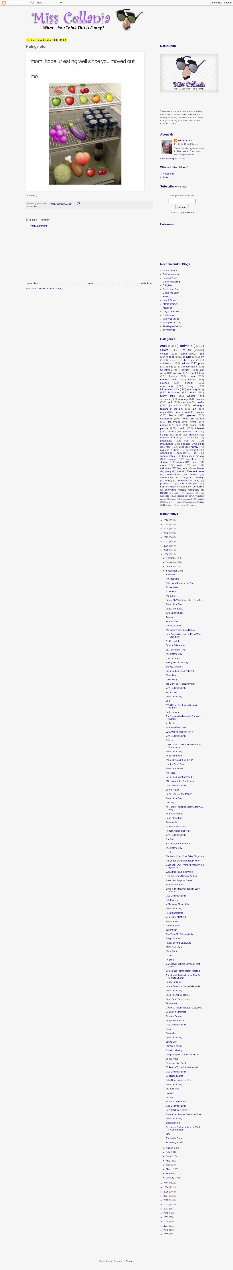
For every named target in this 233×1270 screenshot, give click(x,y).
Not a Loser (171, 692)
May (168, 1160)
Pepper (169, 617)
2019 (166, 550)
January (170, 1177)
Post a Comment (38, 226)
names (164, 424)
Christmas (166, 369)
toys (178, 424)
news (193, 421)
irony (202, 493)
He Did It (170, 960)
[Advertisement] (89, 255)
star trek (189, 441)
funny (196, 480)
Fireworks (170, 574)
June (168, 1156)
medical (172, 431)
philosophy (165, 468)
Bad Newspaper (171, 274)
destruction (198, 486)
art (194, 408)
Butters (169, 740)
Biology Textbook (174, 666)
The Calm (170, 596)
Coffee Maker (172, 712)
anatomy (172, 459)
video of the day (182, 360)
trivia (191, 505)
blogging (180, 496)
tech (170, 402)
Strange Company (172, 322)
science (164, 382)
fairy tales (182, 468)
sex (195, 453)
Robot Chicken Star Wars (178, 831)
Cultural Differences (175, 645)
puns (201, 363)
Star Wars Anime (174, 1046)
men (162, 486)
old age (164, 434)
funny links (167, 395)
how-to (167, 502)
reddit (33, 195)
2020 (166, 546)
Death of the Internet (176, 1012)
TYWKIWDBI (169, 330)
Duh (168, 701)
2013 (166, 1200)
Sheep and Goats (174, 768)
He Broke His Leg (174, 813)
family (172, 415)
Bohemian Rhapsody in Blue (180, 583)
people (164, 428)
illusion (181, 447)
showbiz (164, 462)
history (173, 376)
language (183, 399)
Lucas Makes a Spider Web (179, 872)
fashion (178, 434)
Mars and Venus (195, 471)
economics (166, 418)
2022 (166, 537)
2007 (166, 1226)
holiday (185, 363)
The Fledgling (172, 579)
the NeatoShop (191, 114)
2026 (166, 520)
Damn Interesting (171, 281)
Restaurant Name (174, 913)
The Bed (170, 839)
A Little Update (173, 641)
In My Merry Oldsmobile (177, 904)
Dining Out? (171, 1042)
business (185, 444)
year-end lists (190, 431)
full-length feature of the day (182, 407)
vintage (164, 353)
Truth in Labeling (174, 1050)
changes (179, 502)
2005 (166, 1234)
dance (184, 402)
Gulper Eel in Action (175, 1020)
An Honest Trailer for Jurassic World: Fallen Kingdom (184, 1128)
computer (182, 480)
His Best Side (172, 1088)
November (171, 562)
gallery (177, 493)
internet (199, 428)
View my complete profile (172, 158)
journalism (175, 405)
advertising (166, 386)
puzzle (201, 499)
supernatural (173, 474)
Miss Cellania (185, 140)
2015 (166, 1191)
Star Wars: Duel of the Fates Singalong (185, 856)
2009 (166, 1217)
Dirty (168, 1134)
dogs (171, 356)
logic (183, 490)
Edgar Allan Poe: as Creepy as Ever (183, 1114)
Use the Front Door (175, 764)
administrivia (194, 496)
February (170, 1173)
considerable (187, 499)
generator (181, 505)
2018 (166, 554)
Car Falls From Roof (175, 649)
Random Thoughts (175, 884)
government (192, 450)
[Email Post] (78, 203)
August (169, 1148)
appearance (166, 441)
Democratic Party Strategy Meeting (183, 971)
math (182, 428)
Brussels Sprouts (174, 1016)
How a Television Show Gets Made (183, 986)
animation (165, 363)
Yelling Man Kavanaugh (177, 662)
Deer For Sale (172, 790)
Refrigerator (171, 1003)
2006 (166, 1230)
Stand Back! (171, 951)
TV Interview (172, 587)
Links (164, 350)
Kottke (166, 296)
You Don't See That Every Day (180, 684)
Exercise (170, 1093)
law (194, 465)
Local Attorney (173, 658)
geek (174, 499)
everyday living (195, 389)
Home (90, 283)
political (185, 369)
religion (180, 462)
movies (187, 356)
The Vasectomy (173, 625)
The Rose (170, 773)
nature (163, 450)
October (170, 566)
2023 (166, 533)
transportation (189, 366)
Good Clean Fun (174, 818)
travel (179, 465)
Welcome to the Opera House (180, 630)
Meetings (170, 802)
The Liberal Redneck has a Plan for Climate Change (183, 976)
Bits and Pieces (170, 278)
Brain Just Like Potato (176, 1063)
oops (163, 412)
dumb (176, 450)
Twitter (166, 177)
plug (202, 502)
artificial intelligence (189, 483)
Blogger (130, 1261)
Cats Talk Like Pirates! (176, 1110)
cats (163, 346)
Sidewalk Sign (173, 1123)
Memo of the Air (170, 304)
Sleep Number (173, 938)
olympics (188, 477)
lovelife (200, 412)
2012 (166, 1204)
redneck (164, 493)
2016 (166, 1187)
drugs (201, 444)
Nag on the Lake (171, 311)
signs (184, 353)
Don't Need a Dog (174, 1076)
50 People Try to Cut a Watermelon (183, 1067)
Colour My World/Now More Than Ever (185, 600)
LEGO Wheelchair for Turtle (179, 732)
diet (177, 477)
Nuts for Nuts (172, 621)
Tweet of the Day (174, 604)
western (189, 493)
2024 (166, 528)
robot (168, 447)
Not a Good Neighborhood (179, 777)
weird (194, 462)
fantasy (168, 480)
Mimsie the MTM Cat (176, 917)
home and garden (193, 418)
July (168, 1152)
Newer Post (32, 283)
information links (169, 389)
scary (190, 386)
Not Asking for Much (175, 1142)
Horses (169, 1097)
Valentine (164, 477)
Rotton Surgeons (174, 755)
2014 (166, 1196)
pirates (163, 499)
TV (202, 356)
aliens (184, 486)
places (200, 399)
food (36, 207)
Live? (168, 852)
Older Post (146, 283)
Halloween (174, 392)
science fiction (167, 456)
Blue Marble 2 (172, 921)
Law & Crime (169, 300)
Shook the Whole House (178, 995)
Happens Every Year (176, 727)
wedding (164, 453)
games (191, 415)
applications (191, 502)
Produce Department (176, 1101)
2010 (166, 1213)
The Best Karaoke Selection (179, 760)
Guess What (172, 1059)
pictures (168, 496)
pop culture (170, 490)
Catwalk (170, 955)
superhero (181, 412)
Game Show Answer (176, 826)
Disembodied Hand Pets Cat (180, 671)
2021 (166, 541)
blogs (201, 477)
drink (193, 392)
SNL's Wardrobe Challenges (180, 781)
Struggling (171, 675)
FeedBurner (189, 212)
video (173, 486)
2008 (166, 1221)
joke (179, 471)
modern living (168, 379)
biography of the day (193, 456)
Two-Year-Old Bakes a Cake (179, 934)
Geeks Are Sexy (171, 293)
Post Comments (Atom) (50, 288)
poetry (168, 471)
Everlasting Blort (171, 289)
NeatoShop (192, 437)
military (194, 447)
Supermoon (171, 930)
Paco (168, 1029)
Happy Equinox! (173, 982)
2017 (166, 1183)
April (168, 1165)
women (193, 474)
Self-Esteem (172, 900)
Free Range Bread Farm (178, 843)
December (171, 558)
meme (163, 465)
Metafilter (167, 308)
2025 (166, 524)
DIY (173, 483)
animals (186, 346)
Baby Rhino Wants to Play (178, 1080)
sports (191, 379)
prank (163, 483)
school (189, 382)
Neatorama (182, 151)
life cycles (174, 421)
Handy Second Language (178, 943)
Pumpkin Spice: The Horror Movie (182, 1054)
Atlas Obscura (170, 270)
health (200, 402)
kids (171, 366)
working (177, 372)
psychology (198, 468)
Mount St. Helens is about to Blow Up (184, 1007)
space (193, 424)
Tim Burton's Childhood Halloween (183, 860)
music (187, 350)
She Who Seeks (171, 319)
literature (193, 434)
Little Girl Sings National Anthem (182, 876)
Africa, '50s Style (174, 947)
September (171, 571)
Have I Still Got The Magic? (179, 794)
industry (195, 490)
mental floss (197, 372)
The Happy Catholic (173, 326)
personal (181, 453)
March (169, 1169)
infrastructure (166, 444)
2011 (166, 1208)
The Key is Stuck (174, 1138)
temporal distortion (169, 437)
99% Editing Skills (174, 613)
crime (192, 376)
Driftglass (167, 285)
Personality (171, 822)
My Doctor (171, 723)
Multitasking (171, 679)
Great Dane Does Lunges (178, 999)
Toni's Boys (171, 591)
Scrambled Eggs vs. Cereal (179, 880)
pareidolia (191, 459)
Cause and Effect (174, 608)
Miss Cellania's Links (176, 688)
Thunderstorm (172, 925)
